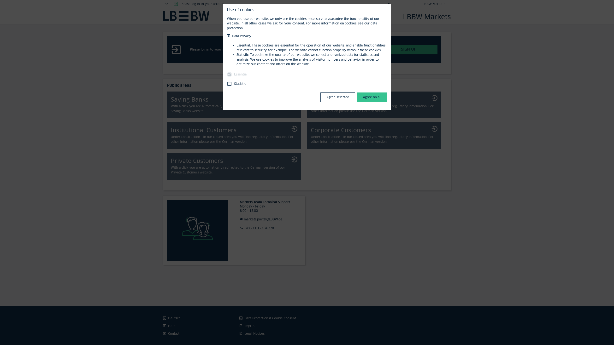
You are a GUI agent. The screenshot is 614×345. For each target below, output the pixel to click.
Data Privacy (241, 36)
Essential (241, 74)
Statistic (240, 84)
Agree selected (337, 97)
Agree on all (372, 97)
